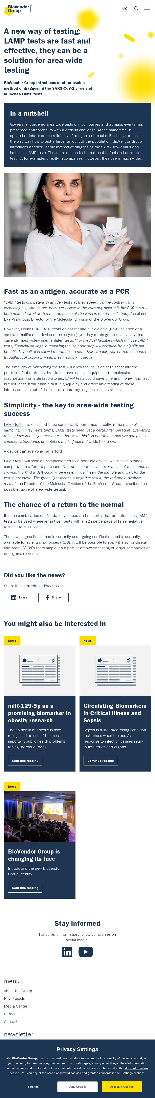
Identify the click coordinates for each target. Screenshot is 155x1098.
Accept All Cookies (122, 1086)
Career (10, 1013)
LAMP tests (13, 424)
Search (136, 8)
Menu (147, 8)
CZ (124, 8)
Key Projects (14, 998)
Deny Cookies (77, 1086)
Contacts (11, 1021)
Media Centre (15, 1006)
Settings (33, 1086)
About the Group (18, 990)
